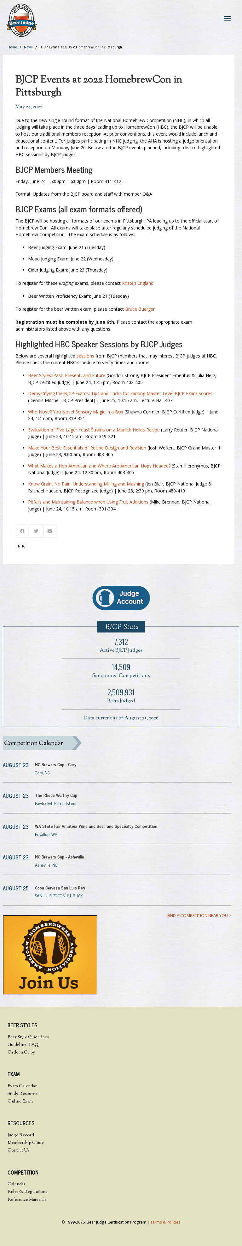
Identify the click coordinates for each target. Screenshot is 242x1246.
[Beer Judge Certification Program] (21, 20)
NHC (21, 546)
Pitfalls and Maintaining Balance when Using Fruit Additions (88, 502)
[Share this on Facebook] (22, 531)
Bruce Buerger (140, 309)
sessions (85, 356)
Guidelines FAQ (23, 1045)
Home (12, 47)
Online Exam (20, 1101)
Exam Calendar (22, 1086)
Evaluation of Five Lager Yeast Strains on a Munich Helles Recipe (94, 430)
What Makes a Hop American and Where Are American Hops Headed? (99, 466)
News (28, 47)
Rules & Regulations (27, 1192)
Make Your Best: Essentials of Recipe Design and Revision (87, 448)
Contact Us (18, 1150)
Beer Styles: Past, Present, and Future (66, 375)
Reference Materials (27, 1200)
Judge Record (21, 1135)
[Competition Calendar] (117, 743)
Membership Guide (26, 1143)
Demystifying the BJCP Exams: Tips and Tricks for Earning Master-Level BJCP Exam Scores (120, 393)
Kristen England (137, 283)
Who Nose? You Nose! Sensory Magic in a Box (75, 412)
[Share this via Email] (49, 531)
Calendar (17, 1184)
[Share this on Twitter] (36, 531)
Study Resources (23, 1094)
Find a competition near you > (199, 915)
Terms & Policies (165, 1222)
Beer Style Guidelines (28, 1037)
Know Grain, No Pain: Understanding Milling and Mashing (86, 484)
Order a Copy (21, 1052)
